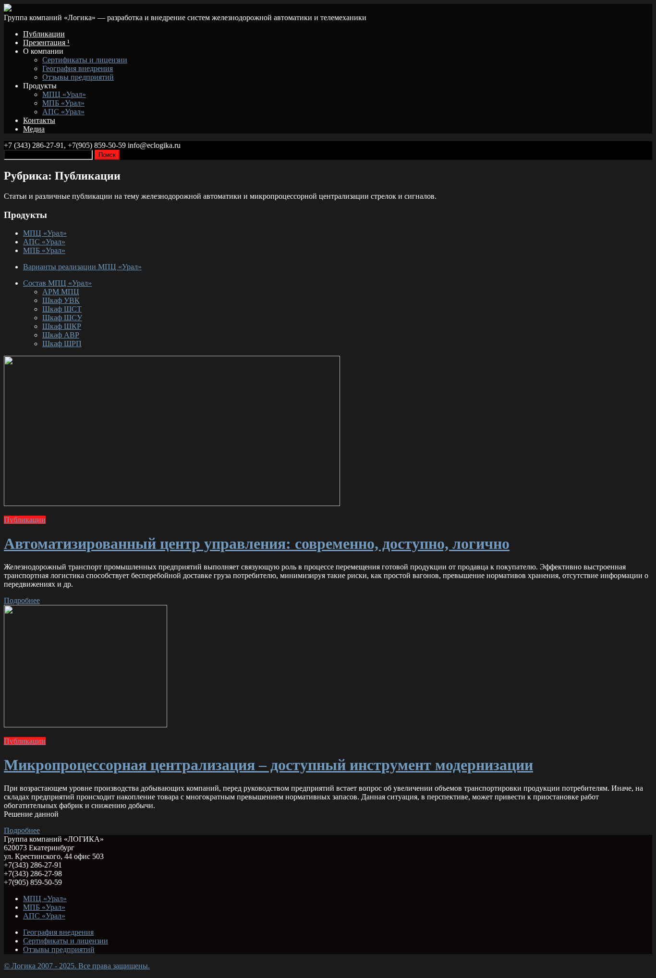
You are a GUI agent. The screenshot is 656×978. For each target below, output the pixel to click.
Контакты (39, 120)
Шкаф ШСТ (62, 309)
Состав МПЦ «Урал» (57, 283)
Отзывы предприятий (78, 77)
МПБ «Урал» (63, 103)
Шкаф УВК (61, 300)
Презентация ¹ (46, 42)
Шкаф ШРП (62, 343)
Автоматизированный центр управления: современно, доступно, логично (257, 543)
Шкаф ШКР (61, 326)
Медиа (34, 129)
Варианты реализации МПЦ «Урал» (82, 267)
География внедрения (77, 68)
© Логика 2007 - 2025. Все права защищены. (77, 966)
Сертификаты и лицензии (84, 60)
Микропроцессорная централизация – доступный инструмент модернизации (268, 764)
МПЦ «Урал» (64, 94)
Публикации (44, 34)
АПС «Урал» (63, 112)
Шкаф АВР (60, 335)
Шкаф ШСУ (62, 318)
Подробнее (22, 600)
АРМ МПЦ (60, 292)
